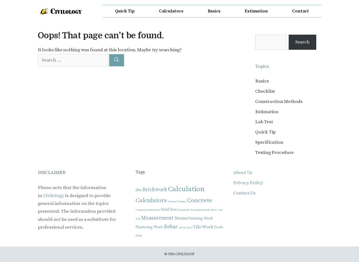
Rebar (171, 226)
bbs (138, 190)
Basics (214, 11)
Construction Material (148, 210)
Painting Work (201, 218)
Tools (218, 227)
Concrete (199, 200)
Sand (189, 227)
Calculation (186, 189)
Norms (181, 218)
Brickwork (154, 189)
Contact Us (244, 193)
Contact (300, 11)
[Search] (116, 60)
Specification (269, 142)
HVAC (214, 210)
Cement (172, 201)
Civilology (53, 196)
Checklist (265, 91)
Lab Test (264, 122)
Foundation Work (200, 210)
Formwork (183, 210)
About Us (242, 172)
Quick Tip (125, 11)
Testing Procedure (274, 152)
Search (302, 42)
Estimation (256, 11)
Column (181, 201)
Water (139, 235)
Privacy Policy (248, 183)
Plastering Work (149, 227)
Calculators (171, 11)
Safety (182, 227)
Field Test (169, 209)
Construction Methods (279, 101)
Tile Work (203, 227)
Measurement (157, 218)
